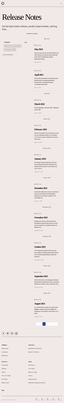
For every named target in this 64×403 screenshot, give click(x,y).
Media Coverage (32, 372)
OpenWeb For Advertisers (35, 348)
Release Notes (5, 382)
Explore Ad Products (33, 352)
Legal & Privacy (32, 379)
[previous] (38, 324)
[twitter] (7, 333)
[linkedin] (12, 333)
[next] (56, 324)
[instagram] (16, 333)
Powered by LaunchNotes (8, 54)
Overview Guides (6, 375)
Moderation (5, 355)
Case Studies (5, 365)
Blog (3, 390)
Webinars (4, 368)
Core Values (31, 368)
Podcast (4, 372)
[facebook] (3, 333)
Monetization (5, 348)
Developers (5, 379)
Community (5, 352)
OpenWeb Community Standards (36, 382)
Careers (30, 375)
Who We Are (31, 365)
